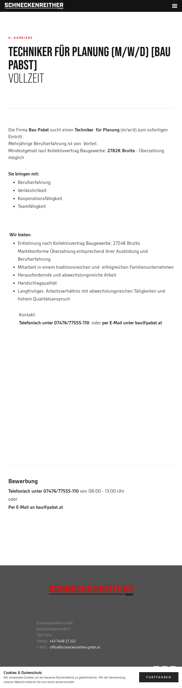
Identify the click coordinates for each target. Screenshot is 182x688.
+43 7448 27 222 (62, 641)
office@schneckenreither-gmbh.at (75, 647)
